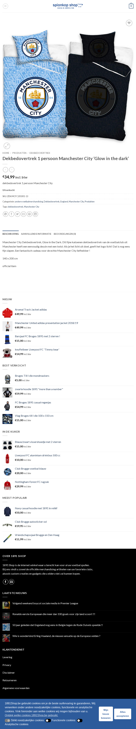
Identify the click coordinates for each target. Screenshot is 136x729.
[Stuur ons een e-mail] (11, 582)
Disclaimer (8, 672)
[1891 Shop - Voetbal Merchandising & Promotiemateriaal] (68, 6)
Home (5, 153)
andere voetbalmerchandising (29, 201)
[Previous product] (11, 169)
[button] (5, 6)
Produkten (19, 153)
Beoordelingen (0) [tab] (65, 234)
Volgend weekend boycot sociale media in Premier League (45, 603)
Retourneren (9, 680)
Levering (7, 657)
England (64, 201)
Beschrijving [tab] (10, 234)
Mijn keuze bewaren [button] (106, 714)
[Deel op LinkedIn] (35, 214)
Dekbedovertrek (40, 153)
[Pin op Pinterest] (29, 214)
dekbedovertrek (15, 206)
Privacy (6, 664)
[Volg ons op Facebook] (5, 582)
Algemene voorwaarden (16, 688)
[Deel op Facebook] (11, 214)
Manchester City (76, 201)
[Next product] (5, 169)
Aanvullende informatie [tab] (36, 234)
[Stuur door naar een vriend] (23, 214)
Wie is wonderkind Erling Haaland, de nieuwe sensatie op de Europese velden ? (56, 635)
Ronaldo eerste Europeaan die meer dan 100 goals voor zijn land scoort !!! (53, 614)
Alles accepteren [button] (122, 714)
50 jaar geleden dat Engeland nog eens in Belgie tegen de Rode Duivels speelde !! (57, 624)
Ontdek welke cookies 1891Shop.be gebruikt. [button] (31, 715)
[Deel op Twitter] (17, 214)
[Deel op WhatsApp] (5, 214)
